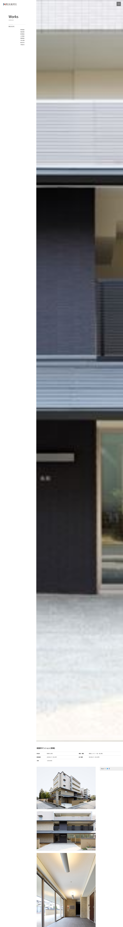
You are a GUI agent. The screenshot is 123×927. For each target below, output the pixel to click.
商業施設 (22, 38)
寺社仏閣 (22, 40)
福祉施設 (22, 32)
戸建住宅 (22, 44)
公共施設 (22, 36)
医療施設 (22, 34)
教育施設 (22, 29)
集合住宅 (22, 42)
